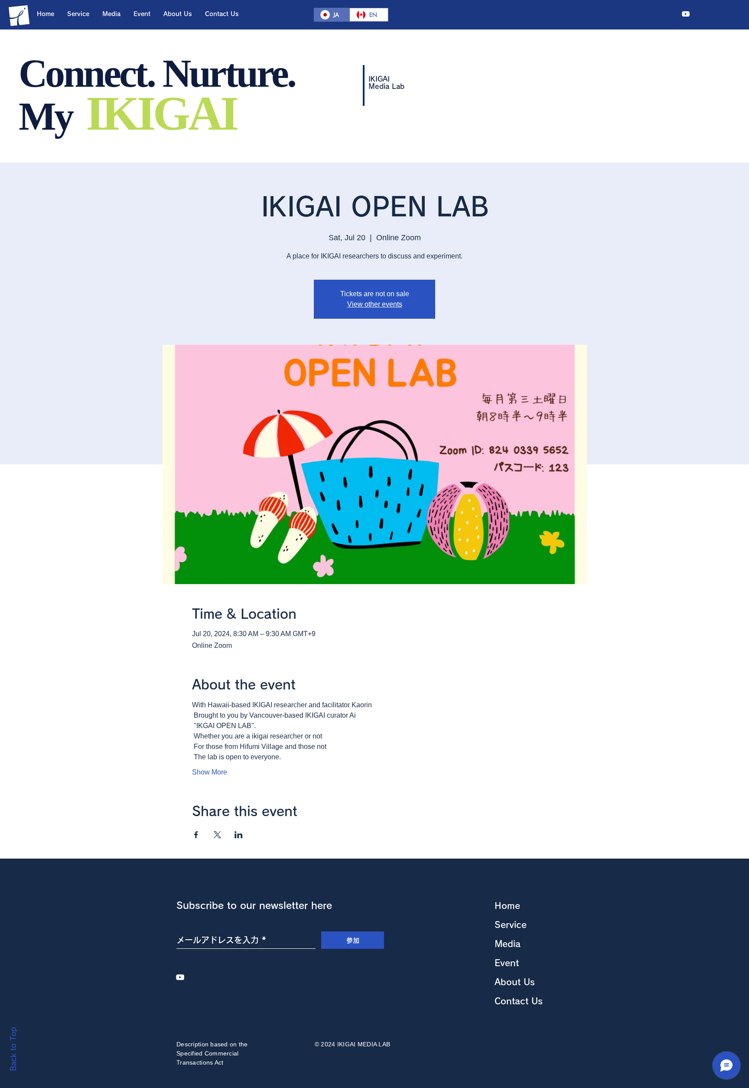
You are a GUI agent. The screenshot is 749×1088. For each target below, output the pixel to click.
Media (508, 943)
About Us (515, 981)
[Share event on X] (217, 834)
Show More (209, 772)
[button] (78, 14)
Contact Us (519, 1001)
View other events (374, 304)
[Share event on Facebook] (196, 834)
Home (507, 905)
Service (511, 924)
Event (507, 962)
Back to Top (13, 1049)
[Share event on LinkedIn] (238, 834)
